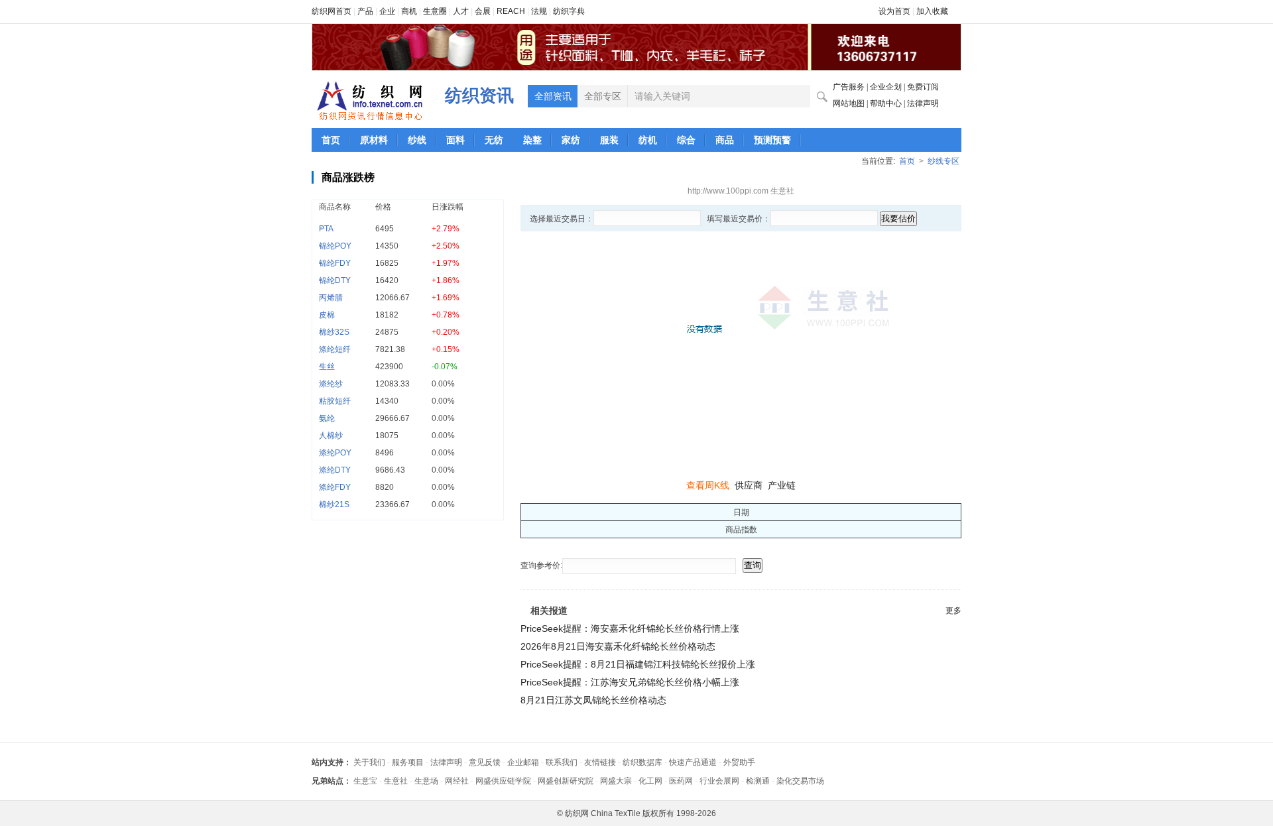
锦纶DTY (335, 280)
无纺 (494, 140)
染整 (532, 140)
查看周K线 (707, 485)
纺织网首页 (331, 11)
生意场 (426, 781)
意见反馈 (485, 762)
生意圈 (435, 11)
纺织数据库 (642, 762)
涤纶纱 (331, 383)
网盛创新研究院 (565, 781)
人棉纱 (331, 435)
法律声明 (923, 103)
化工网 (650, 781)
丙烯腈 (331, 297)
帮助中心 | (888, 103)
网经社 (457, 781)
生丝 (327, 366)
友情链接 (600, 762)
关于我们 (369, 762)
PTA (326, 228)
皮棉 (327, 315)
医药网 (681, 781)
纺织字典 (569, 11)
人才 (461, 11)
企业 (387, 11)
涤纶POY (335, 452)
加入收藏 (932, 11)
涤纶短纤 (335, 349)
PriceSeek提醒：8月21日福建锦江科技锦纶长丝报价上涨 (637, 664)
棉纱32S (334, 332)
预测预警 (772, 140)
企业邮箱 (523, 762)
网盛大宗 (616, 781)
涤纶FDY (335, 487)
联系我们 (561, 762)
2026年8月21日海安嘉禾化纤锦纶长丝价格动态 (617, 646)
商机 (409, 11)
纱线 (417, 140)
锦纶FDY (335, 263)
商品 (724, 140)
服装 (609, 140)
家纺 (571, 140)
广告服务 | (851, 86)
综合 (686, 140)
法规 (539, 11)
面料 (455, 140)
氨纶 (327, 418)
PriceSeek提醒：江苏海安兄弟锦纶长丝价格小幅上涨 (629, 682)
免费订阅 (923, 86)
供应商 (748, 485)
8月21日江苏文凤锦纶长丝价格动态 (593, 700)
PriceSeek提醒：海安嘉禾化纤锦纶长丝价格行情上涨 (629, 628)
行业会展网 (719, 781)
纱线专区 (943, 161)
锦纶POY (335, 246)
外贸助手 (739, 762)
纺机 (647, 140)
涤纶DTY (335, 470)
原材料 (374, 140)
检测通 (758, 781)
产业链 (782, 485)
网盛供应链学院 (503, 781)
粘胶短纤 (335, 401)
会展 (483, 11)
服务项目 (408, 762)
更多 (953, 610)
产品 (365, 11)
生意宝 (365, 781)
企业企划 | (888, 86)
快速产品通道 (693, 762)
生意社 (396, 781)
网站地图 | (851, 103)
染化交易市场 (800, 781)
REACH (511, 11)
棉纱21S (334, 504)
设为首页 (894, 11)
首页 (331, 140)
